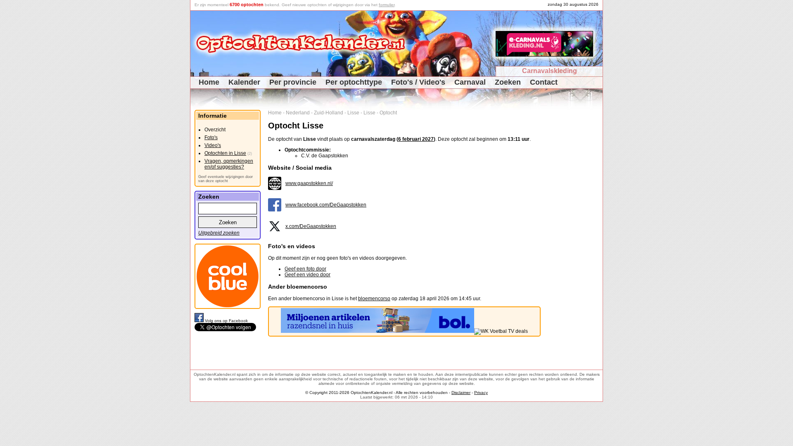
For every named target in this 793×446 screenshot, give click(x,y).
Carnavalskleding (549, 70)
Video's (212, 145)
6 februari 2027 (416, 139)
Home (209, 82)
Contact (544, 82)
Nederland (298, 113)
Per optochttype (353, 82)
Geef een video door (307, 275)
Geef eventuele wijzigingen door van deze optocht (225, 179)
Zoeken (508, 82)
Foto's (211, 137)
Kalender (244, 82)
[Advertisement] (575, 234)
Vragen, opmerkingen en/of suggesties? (228, 164)
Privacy (481, 392)
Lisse (353, 113)
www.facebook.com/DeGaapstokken (325, 205)
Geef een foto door (305, 269)
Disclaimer (460, 392)
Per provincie (292, 82)
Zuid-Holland (328, 113)
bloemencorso (374, 298)
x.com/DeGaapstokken (310, 226)
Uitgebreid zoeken (219, 233)
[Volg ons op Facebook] (200, 320)
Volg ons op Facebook (226, 320)
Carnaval (470, 82)
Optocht (388, 113)
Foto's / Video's (418, 82)
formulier (386, 4)
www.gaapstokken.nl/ (309, 183)
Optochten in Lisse (225, 153)
